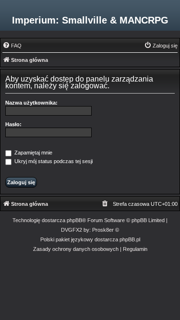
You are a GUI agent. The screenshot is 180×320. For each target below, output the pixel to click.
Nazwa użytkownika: (31, 103)
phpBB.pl (130, 239)
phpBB (74, 220)
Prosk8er (103, 230)
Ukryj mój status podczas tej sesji (53, 161)
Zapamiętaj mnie (32, 152)
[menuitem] (12, 45)
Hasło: (13, 124)
